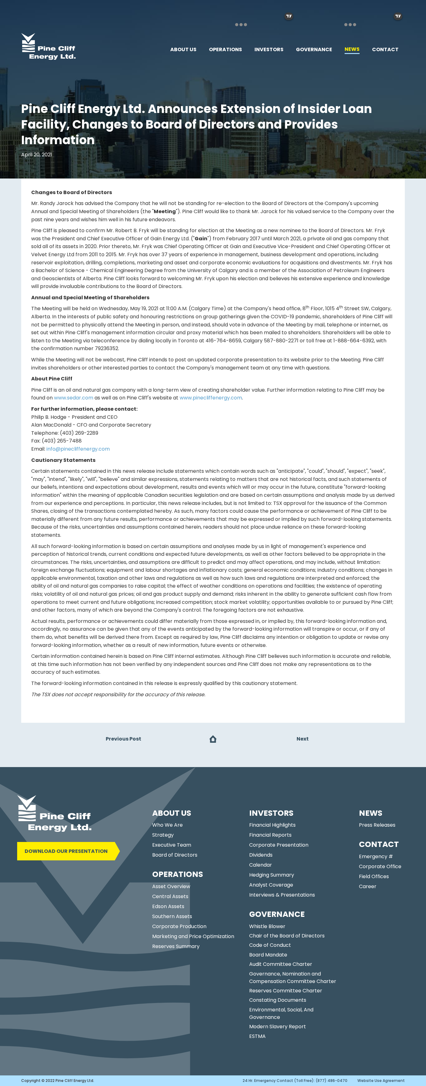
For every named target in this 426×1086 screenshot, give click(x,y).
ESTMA (257, 1036)
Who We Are (167, 825)
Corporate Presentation (278, 845)
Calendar (260, 864)
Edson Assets (168, 906)
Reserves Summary (176, 946)
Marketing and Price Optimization (193, 936)
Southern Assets (172, 916)
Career (367, 886)
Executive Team (171, 845)
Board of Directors (174, 855)
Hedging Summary (271, 874)
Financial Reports (270, 835)
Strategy (163, 835)
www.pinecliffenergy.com (211, 397)
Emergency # (376, 856)
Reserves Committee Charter (285, 990)
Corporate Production (179, 926)
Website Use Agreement (381, 1080)
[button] (183, 50)
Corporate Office (380, 866)
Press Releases (377, 825)
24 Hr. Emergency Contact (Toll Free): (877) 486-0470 (295, 1080)
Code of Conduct (270, 945)
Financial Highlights (272, 825)
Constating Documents (277, 1000)
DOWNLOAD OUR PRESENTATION (66, 851)
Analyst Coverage (271, 884)
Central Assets (170, 896)
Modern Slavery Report (277, 1026)
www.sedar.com (73, 397)
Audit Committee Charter (280, 964)
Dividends (261, 855)
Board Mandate (268, 954)
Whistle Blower (267, 926)
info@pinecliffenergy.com (78, 448)
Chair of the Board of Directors (287, 935)
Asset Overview (171, 886)
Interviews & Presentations (282, 894)
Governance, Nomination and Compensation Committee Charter (292, 977)
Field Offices (374, 876)
